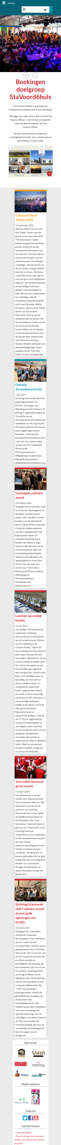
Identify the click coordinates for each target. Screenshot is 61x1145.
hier (16, 116)
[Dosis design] (39, 1097)
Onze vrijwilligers (24, 1132)
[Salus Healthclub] (39, 1054)
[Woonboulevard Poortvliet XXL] (39, 1076)
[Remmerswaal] (39, 1064)
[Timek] (22, 1053)
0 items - (34, 10)
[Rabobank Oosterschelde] (22, 1074)
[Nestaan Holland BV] (22, 1064)
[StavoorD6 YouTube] (36, 1119)
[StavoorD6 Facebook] (30, 1119)
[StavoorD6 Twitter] (25, 1119)
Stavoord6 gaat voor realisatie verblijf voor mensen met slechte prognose (29, 1140)
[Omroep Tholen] (22, 1100)
